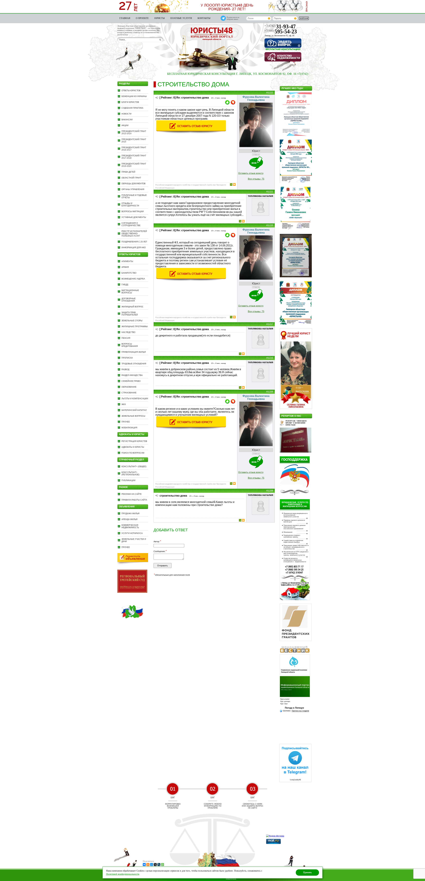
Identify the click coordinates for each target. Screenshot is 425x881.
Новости (126, 114)
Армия (125, 267)
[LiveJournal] (158, 864)
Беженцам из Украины (134, 96)
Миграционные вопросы (130, 291)
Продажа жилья (130, 513)
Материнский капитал (134, 410)
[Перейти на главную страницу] (212, 34)
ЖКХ (124, 404)
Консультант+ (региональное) (130, 473)
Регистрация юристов (134, 441)
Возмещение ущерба (133, 279)
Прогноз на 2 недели (300, 711)
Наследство (128, 332)
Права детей (128, 172)
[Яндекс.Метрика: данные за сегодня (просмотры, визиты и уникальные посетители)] (275, 835)
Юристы (159, 18)
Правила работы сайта (134, 500)
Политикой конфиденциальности (122, 874)
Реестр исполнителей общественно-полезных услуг (134, 233)
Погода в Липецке (294, 708)
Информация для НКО (134, 247)
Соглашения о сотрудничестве (131, 224)
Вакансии (127, 119)
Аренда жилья (129, 519)
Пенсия (126, 338)
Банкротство (129, 273)
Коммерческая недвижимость (130, 526)
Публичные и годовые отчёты (134, 196)
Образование (129, 387)
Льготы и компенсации (135, 398)
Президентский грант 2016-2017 (134, 148)
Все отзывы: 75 (256, 178)
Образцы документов (133, 183)
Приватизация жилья (134, 352)
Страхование (129, 393)
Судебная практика (132, 108)
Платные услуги (181, 18)
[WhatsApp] (162, 864)
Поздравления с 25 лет (134, 242)
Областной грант (131, 178)
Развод (125, 369)
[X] (155, 864)
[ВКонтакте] (144, 864)
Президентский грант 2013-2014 (134, 132)
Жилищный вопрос (132, 307)
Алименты (127, 261)
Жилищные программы (135, 326)
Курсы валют (285, 699)
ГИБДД (125, 284)
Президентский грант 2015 (134, 140)
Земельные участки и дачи (134, 540)
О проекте (142, 18)
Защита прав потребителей (130, 313)
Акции (125, 125)
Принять (307, 872)
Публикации (128, 480)
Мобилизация (129, 427)
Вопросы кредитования (130, 345)
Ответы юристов (131, 90)
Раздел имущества (132, 375)
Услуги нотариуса (132, 533)
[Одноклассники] (147, 864)
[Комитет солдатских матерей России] (132, 626)
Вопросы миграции (133, 211)
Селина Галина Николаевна (296, 406)
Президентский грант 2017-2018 (134, 157)
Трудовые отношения (134, 364)
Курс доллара (285, 701)
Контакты (204, 18)
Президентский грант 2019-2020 (134, 165)
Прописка (127, 358)
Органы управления (133, 189)
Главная (124, 18)
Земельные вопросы (133, 416)
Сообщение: (160, 551)
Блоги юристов (130, 102)
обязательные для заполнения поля (172, 574)
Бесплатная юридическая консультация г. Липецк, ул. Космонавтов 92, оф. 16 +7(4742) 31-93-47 (214, 73)
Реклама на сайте (132, 494)
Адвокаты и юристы (133, 447)
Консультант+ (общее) (134, 466)
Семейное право (131, 381)
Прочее (126, 422)
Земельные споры (132, 320)
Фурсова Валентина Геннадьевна (256, 98)
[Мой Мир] (151, 864)
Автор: (157, 541)
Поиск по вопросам (133, 453)
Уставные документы (134, 217)
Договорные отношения (129, 299)
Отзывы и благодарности (130, 204)
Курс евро (284, 704)
